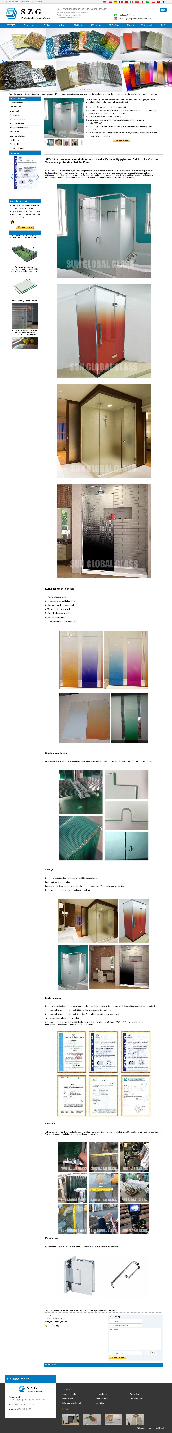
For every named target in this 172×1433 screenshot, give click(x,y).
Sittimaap (141, 1428)
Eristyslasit (14, 111)
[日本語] (142, 2)
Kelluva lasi (14, 132)
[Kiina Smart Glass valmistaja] (135, 1425)
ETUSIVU (11, 25)
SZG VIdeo (114, 25)
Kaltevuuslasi (47, 94)
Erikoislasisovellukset (19, 127)
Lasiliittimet (14, 140)
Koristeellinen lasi (31, 94)
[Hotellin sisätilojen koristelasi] (86, 60)
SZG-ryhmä (95, 25)
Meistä (47, 25)
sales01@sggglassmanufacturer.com (135, 18)
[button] (80, 89)
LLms (149, 1428)
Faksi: (12, 1404)
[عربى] (147, 2)
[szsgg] (57, 1325)
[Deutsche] (115, 2)
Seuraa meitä (18, 1379)
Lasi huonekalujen (17, 136)
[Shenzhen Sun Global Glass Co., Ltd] (28, 18)
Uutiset (130, 25)
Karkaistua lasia (16, 102)
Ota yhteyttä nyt (25, 227)
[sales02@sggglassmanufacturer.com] (53, 1325)
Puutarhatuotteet (17, 148)
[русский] (137, 2)
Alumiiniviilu (15, 144)
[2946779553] (50, 1325)
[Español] (110, 2)
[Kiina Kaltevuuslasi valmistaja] (113, 1425)
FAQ (163, 25)
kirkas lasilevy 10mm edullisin (24, 284)
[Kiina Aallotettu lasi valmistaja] (92, 1425)
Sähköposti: (14, 1397)
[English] (104, 2)
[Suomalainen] (164, 2)
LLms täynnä (158, 1428)
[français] (121, 2)
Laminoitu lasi (16, 107)
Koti (10, 94)
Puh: (11, 1409)
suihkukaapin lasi (82, 1311)
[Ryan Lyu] (12, 222)
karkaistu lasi (51, 173)
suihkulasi (112, 1311)
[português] (158, 2)
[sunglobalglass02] (46, 1325)
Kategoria (18, 94)
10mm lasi (55, 1311)
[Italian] (131, 2)
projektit (62, 25)
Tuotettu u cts (30, 25)
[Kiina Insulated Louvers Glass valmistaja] (70, 1425)
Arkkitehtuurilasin (17, 123)
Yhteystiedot (147, 25)
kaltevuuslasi (67, 1311)
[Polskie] (153, 2)
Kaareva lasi (15, 115)
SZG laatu (78, 25)
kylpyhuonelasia (98, 1311)
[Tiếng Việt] (126, 2)
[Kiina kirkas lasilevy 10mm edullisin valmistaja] (25, 282)
